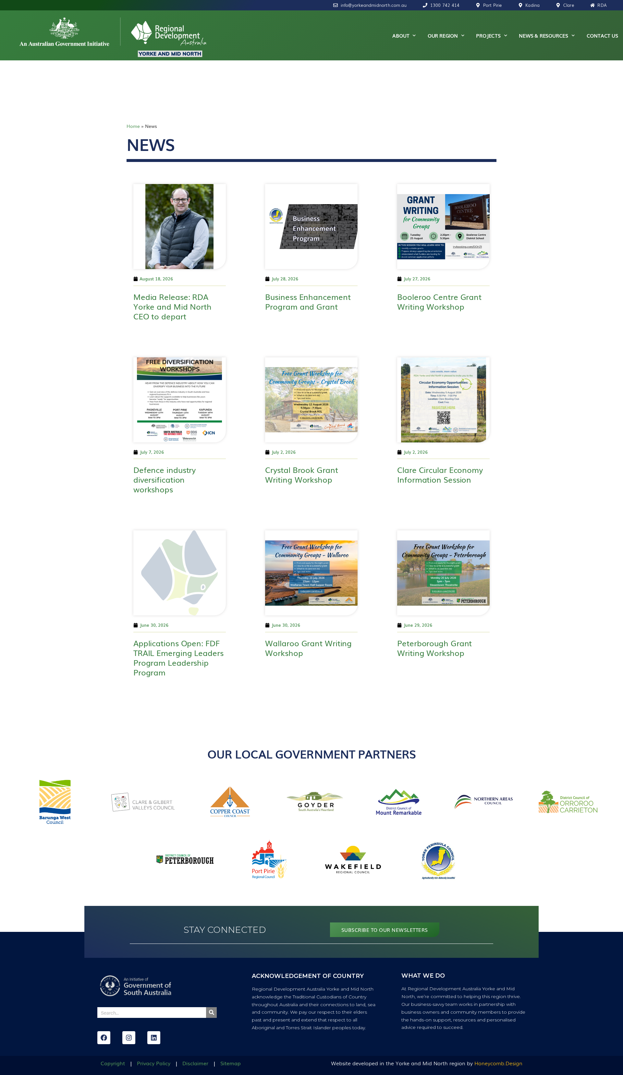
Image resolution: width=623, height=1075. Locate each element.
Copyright (113, 1063)
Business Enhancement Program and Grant (307, 301)
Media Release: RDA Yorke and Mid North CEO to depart (172, 306)
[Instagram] (128, 1037)
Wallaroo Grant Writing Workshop (308, 647)
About (400, 35)
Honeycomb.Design (498, 1063)
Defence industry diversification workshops (164, 479)
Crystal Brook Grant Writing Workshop (301, 474)
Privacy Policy (153, 1063)
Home (133, 126)
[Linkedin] (153, 1037)
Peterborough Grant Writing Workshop (434, 647)
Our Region (443, 35)
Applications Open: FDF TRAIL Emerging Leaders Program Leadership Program (178, 657)
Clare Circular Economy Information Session (440, 474)
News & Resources (543, 35)
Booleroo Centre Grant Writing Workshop (439, 301)
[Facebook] (103, 1037)
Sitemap (230, 1063)
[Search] (211, 1012)
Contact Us (602, 35)
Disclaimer (195, 1063)
